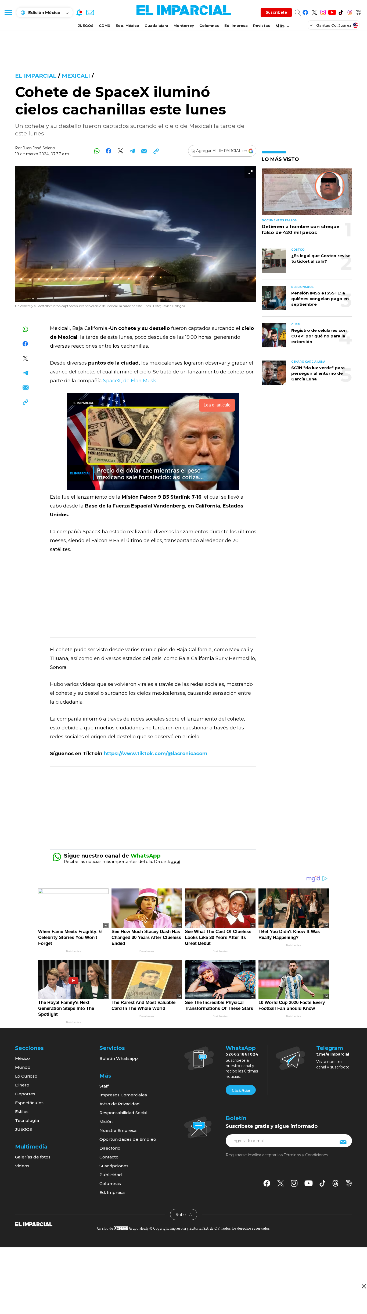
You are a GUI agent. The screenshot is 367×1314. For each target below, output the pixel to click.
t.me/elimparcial (332, 1054)
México (22, 1058)
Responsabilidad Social (123, 1112)
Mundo (22, 1067)
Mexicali (76, 76)
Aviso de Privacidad (119, 1103)
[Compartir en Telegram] (132, 151)
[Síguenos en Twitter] (314, 11)
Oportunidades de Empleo (127, 1139)
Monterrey (184, 25)
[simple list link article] (307, 193)
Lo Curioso (26, 1076)
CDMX (104, 25)
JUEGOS (85, 25)
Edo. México (127, 25)
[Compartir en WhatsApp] (97, 151)
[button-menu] (8, 12)
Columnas (209, 25)
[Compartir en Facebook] (109, 151)
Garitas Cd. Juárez (333, 25)
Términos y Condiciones (306, 1155)
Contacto (108, 1157)
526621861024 (242, 1054)
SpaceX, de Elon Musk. (130, 381)
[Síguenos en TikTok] (340, 11)
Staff (104, 1086)
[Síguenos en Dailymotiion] (349, 1183)
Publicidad (110, 1174)
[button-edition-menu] (311, 25)
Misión (106, 1121)
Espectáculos (29, 1102)
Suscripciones (113, 1165)
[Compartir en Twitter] (120, 151)
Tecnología (27, 1120)
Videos (22, 1165)
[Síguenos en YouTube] (332, 11)
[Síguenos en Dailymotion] (358, 11)
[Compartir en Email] (144, 151)
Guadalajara (156, 25)
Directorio (109, 1148)
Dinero (22, 1085)
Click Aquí (241, 1090)
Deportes (25, 1093)
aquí (175, 861)
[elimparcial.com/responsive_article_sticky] (363, 1286)
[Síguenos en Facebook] (305, 11)
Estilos (21, 1111)
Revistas (261, 25)
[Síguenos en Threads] (349, 11)
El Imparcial (35, 76)
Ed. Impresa (236, 25)
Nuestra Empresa (117, 1130)
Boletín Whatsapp (118, 1058)
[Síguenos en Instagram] (323, 11)
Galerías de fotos (33, 1157)
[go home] (33, 1224)
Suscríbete (276, 12)
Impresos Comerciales (123, 1094)
